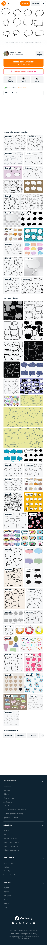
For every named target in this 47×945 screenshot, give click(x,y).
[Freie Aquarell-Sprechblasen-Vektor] (13, 328)
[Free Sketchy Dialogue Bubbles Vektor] (30, 157)
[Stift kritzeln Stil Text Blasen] (14, 529)
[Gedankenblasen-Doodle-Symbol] (15, 773)
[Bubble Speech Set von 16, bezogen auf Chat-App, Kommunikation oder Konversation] (32, 364)
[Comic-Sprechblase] (32, 218)
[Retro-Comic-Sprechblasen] (33, 173)
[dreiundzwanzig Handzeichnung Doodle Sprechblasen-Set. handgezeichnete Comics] (14, 589)
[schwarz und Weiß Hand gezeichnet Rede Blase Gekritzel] (13, 734)
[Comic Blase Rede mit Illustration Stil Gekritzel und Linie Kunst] (13, 867)
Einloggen (35, 3)
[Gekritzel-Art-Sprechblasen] (13, 644)
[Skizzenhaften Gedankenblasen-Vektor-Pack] (14, 235)
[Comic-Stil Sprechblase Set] (13, 299)
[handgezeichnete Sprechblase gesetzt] (13, 313)
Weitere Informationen (12, 92)
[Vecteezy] (3, 3)
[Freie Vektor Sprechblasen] (13, 216)
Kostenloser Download (24, 62)
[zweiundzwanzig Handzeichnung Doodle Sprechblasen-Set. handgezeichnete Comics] (23, 626)
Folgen (39, 55)
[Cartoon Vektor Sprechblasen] (13, 202)
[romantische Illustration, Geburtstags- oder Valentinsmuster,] (28, 790)
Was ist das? (21, 88)
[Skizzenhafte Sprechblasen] (31, 927)
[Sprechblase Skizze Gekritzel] (13, 345)
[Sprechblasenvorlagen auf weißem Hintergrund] (13, 188)
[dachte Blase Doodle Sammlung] (14, 142)
